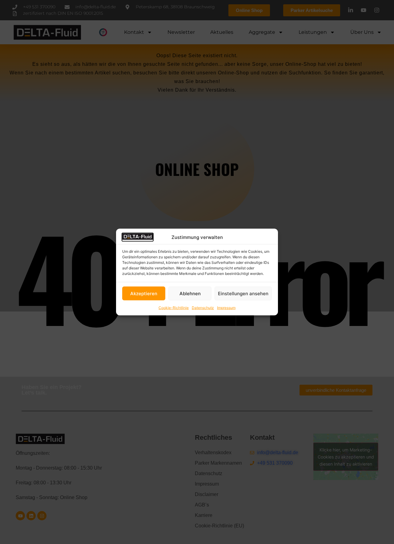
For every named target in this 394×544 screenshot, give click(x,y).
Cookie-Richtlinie (174, 307)
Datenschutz (203, 307)
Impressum (226, 307)
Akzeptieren (143, 293)
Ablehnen (190, 293)
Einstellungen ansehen (243, 293)
